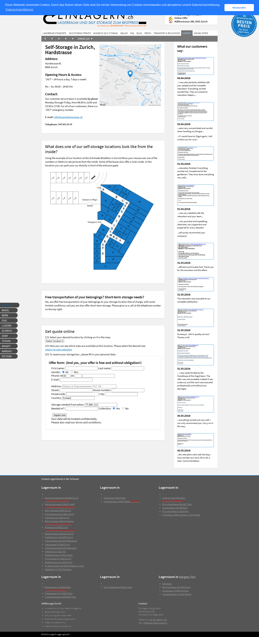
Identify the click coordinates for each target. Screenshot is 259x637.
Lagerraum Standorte (54, 33)
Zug (4, 320)
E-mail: (55, 379)
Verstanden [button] (239, 7)
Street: (55, 390)
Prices (147, 33)
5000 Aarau (176, 587)
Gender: (56, 372)
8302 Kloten (59, 555)
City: (101, 394)
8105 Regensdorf (61, 540)
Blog (139, 33)
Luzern (6, 325)
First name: (57, 368)
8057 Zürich (58, 510)
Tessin (6, 341)
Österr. (7, 356)
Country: (56, 398)
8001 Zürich (59, 514)
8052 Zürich (59, 537)
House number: (102, 390)
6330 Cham (59, 593)
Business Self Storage (105, 33)
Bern (5, 315)
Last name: (104, 368)
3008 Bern (175, 507)
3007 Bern (177, 504)
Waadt (6, 346)
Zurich (6, 305)
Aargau (7, 351)
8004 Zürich (57, 517)
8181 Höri (55, 551)
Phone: (55, 375)
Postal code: (58, 394)
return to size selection (58, 349)
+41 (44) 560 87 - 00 (157, 619)
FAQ (132, 33)
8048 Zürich (59, 533)
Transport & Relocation (167, 33)
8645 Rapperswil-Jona (64, 565)
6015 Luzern (118, 587)
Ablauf (124, 33)
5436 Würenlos (175, 590)
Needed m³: (58, 408)
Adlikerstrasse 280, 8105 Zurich (191, 21)
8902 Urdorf (60, 505)
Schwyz (7, 330)
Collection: (105, 408)
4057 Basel (122, 501)
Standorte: (167, 583)
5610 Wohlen (177, 594)
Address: (56, 386)
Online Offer (181, 18)
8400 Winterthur (59, 522)
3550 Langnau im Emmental (181, 514)
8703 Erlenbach (58, 569)
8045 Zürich (59, 562)
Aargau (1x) (84, 38)
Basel (5, 310)
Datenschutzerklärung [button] (19, 9)
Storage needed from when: (67, 404)
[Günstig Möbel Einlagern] (104, 18)
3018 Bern (175, 511)
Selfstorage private (80, 33)
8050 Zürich (61, 499)
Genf (5, 335)
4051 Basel (114, 497)
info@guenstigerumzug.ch (68, 117)
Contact (186, 33)
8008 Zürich (57, 544)
